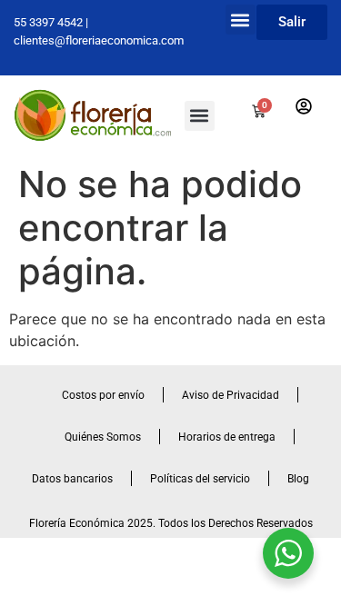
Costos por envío (103, 395)
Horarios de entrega (227, 437)
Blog (298, 478)
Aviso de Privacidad (230, 395)
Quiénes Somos (103, 437)
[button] (241, 20)
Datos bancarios (72, 478)
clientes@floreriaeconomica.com (99, 40)
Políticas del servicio (200, 478)
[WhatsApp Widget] (288, 553)
